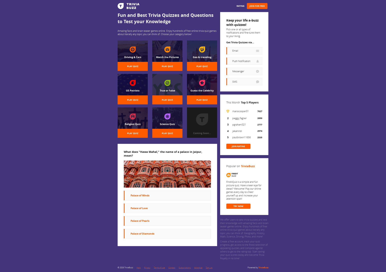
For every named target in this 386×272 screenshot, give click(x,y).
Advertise (198, 267)
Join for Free (257, 6)
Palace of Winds (140, 195)
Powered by (258, 267)
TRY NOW (238, 206)
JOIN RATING (238, 146)
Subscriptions (185, 267)
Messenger (238, 71)
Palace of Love (139, 208)
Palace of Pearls (140, 221)
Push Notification (241, 61)
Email (235, 50)
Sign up (209, 267)
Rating (240, 6)
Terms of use (159, 267)
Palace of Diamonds (142, 233)
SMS (234, 81)
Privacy (147, 267)
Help (139, 267)
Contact (171, 267)
